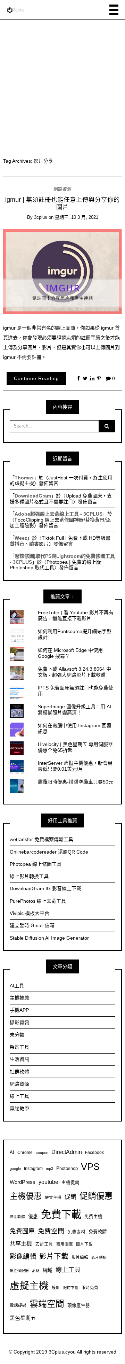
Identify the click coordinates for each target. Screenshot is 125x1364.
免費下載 (61, 1214)
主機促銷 (70, 1182)
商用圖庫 (64, 1244)
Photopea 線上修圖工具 (35, 864)
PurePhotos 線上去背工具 (38, 901)
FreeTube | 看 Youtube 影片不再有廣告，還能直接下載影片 (76, 615)
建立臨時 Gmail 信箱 (32, 925)
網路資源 (62, 189)
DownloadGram (33, 496)
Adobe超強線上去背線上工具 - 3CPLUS (58, 514)
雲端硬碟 (18, 1305)
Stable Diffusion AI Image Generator (49, 938)
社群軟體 (19, 1071)
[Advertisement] (62, 85)
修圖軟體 (17, 1217)
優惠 (33, 1216)
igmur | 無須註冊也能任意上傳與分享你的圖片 (62, 203)
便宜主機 (53, 1197)
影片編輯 (80, 1257)
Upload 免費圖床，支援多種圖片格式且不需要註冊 (61, 498)
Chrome (25, 1152)
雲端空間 (47, 1304)
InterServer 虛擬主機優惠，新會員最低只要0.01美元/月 (75, 766)
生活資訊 (19, 1059)
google (15, 1168)
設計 (56, 1287)
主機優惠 (26, 1196)
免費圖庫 (22, 1231)
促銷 (70, 1196)
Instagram (33, 1168)
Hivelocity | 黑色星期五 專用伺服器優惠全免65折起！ (75, 747)
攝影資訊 (19, 1022)
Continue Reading (36, 378)
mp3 (49, 1168)
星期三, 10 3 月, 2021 (76, 217)
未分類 (17, 1035)
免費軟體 (98, 1231)
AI (12, 1152)
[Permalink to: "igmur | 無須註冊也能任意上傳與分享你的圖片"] (62, 271)
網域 (47, 1270)
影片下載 (53, 1256)
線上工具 (19, 1096)
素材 (36, 1271)
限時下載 (70, 1288)
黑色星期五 (23, 1318)
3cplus (40, 217)
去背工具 (44, 1244)
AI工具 (17, 985)
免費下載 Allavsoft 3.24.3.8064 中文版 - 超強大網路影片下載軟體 (74, 672)
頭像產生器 (78, 1305)
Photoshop (67, 1168)
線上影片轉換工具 (29, 876)
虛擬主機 (29, 1285)
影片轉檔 (99, 1257)
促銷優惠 (96, 1196)
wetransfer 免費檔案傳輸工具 (41, 839)
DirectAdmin (66, 1152)
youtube (48, 1182)
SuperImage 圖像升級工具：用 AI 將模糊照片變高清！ (74, 709)
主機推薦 (19, 998)
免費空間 (51, 1231)
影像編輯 (23, 1256)
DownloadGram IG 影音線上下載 (45, 888)
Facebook (94, 1152)
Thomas (24, 477)
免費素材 (76, 1232)
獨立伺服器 (19, 1271)
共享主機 (21, 1243)
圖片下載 (84, 1244)
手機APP (19, 1010)
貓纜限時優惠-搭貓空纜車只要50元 (75, 782)
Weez (21, 538)
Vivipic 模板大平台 (29, 913)
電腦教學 (19, 1108)
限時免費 (90, 1287)
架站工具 (19, 1047)
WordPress (22, 1182)
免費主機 (93, 1216)
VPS (90, 1166)
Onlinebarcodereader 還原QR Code (49, 852)
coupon (42, 1152)
